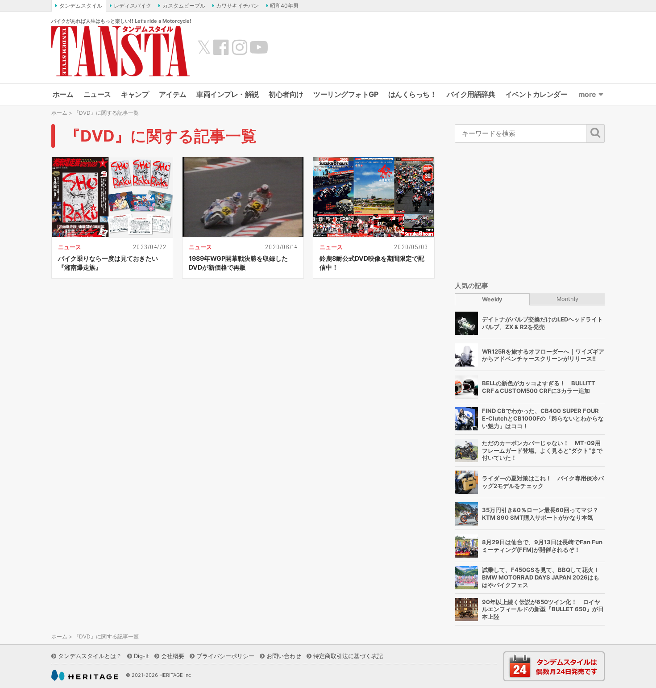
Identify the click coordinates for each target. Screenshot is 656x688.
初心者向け (286, 94)
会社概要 (172, 655)
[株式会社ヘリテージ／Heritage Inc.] (84, 675)
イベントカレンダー (536, 94)
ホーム (63, 94)
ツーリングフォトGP (345, 94)
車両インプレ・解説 (227, 94)
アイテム (173, 94)
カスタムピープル (183, 5)
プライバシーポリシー (225, 655)
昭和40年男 (284, 5)
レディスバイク (132, 5)
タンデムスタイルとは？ (90, 655)
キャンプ (135, 94)
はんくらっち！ (412, 94)
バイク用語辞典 (471, 94)
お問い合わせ (283, 655)
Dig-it (141, 655)
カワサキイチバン (237, 5)
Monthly (567, 299)
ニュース (97, 94)
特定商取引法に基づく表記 (348, 655)
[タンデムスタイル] (120, 51)
